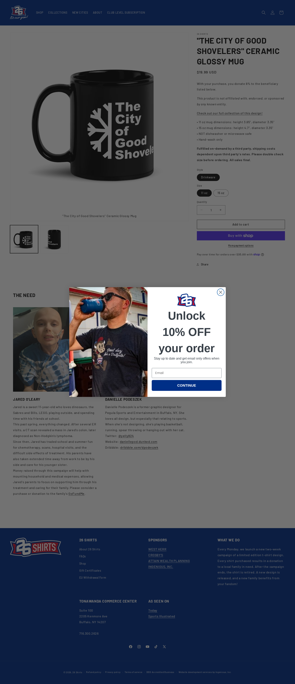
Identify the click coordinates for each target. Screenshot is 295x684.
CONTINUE (186, 385)
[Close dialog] (220, 292)
